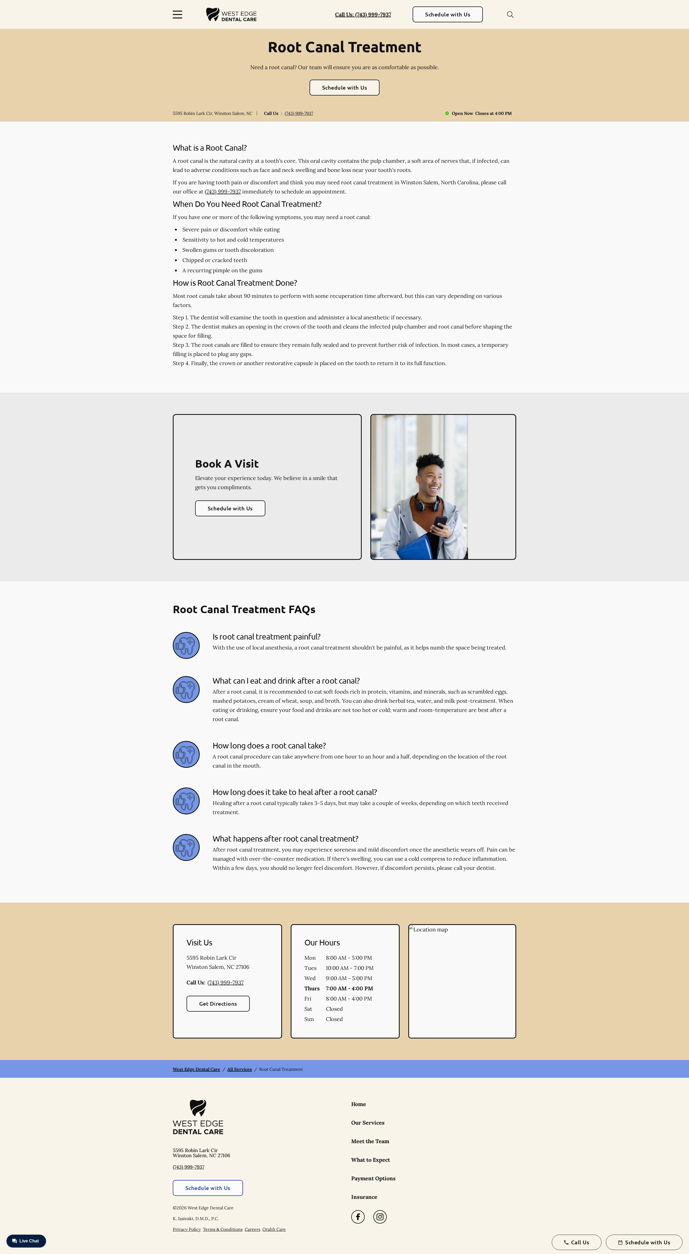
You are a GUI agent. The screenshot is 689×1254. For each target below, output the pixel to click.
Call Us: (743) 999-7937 (363, 14)
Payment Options (373, 1178)
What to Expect (370, 1159)
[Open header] (179, 14)
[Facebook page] (358, 1217)
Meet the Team (370, 1141)
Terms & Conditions (222, 1229)
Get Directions (218, 1003)
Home (358, 1104)
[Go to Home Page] (231, 14)
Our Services (368, 1122)
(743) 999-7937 (299, 113)
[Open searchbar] (510, 14)
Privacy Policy (187, 1229)
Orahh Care (274, 1229)
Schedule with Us (447, 14)
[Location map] (462, 981)
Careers (252, 1229)
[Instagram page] (380, 1217)
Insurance (364, 1196)
